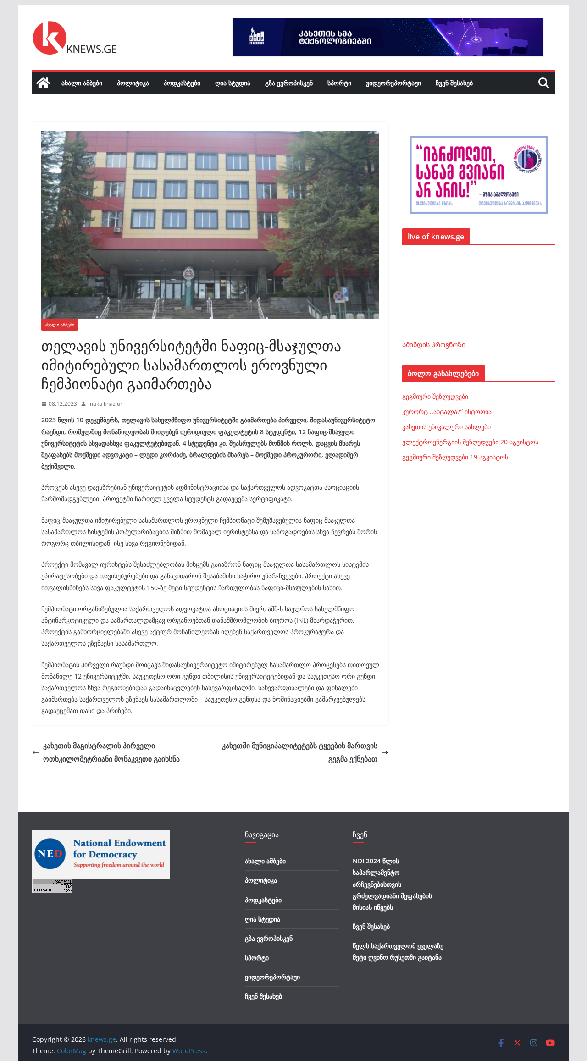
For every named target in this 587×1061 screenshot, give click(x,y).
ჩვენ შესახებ (454, 82)
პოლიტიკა (133, 82)
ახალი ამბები (81, 82)
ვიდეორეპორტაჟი (393, 82)
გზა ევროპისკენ (289, 82)
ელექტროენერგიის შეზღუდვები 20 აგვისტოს (470, 441)
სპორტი (339, 82)
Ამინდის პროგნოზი (433, 344)
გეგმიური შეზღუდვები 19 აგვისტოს (455, 457)
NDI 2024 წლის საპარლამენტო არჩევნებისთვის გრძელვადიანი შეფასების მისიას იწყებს (392, 884)
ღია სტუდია (232, 82)
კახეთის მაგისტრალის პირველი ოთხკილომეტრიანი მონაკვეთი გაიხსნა (111, 752)
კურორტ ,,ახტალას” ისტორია (447, 411)
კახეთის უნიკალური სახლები (446, 426)
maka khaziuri (106, 404)
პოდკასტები (182, 82)
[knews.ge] (43, 83)
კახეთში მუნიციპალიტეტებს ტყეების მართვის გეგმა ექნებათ (299, 752)
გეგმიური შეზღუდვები (435, 396)
